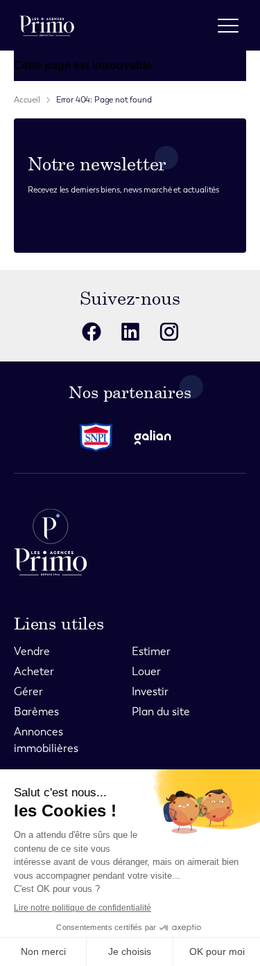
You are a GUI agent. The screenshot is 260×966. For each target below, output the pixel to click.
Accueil (27, 100)
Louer (146, 671)
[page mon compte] (191, 25)
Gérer (28, 691)
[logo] (47, 25)
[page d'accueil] (130, 541)
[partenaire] (102, 437)
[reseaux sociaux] (91, 331)
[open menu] (228, 26)
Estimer (151, 651)
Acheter (34, 671)
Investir (150, 691)
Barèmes (36, 711)
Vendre (32, 651)
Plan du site (161, 711)
